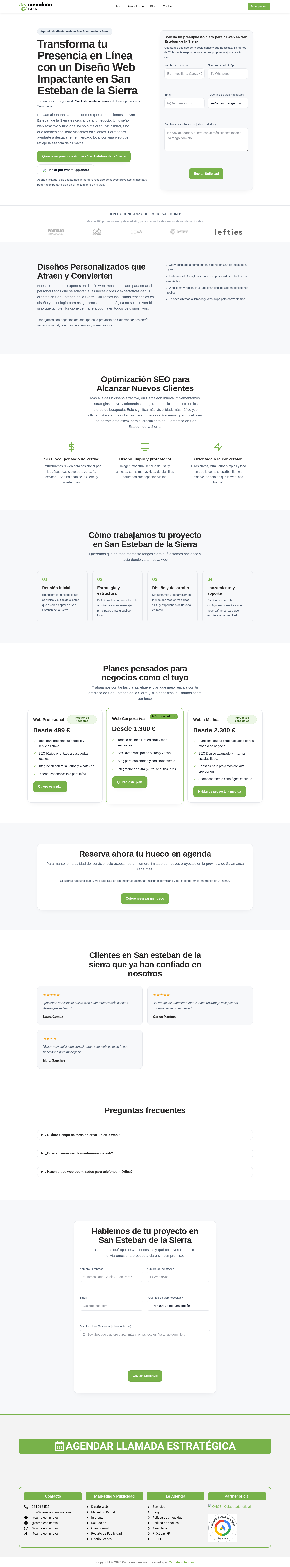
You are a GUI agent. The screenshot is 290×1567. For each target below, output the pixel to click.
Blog (153, 6)
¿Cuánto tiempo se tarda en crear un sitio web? (82, 1135)
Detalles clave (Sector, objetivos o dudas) (190, 124)
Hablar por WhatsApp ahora (68, 170)
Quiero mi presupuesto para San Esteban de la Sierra (84, 156)
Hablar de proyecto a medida (219, 791)
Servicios (133, 6)
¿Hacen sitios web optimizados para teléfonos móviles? (89, 1172)
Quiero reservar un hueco (145, 898)
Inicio (117, 6)
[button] (136, 6)
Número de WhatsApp (221, 65)
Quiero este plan (50, 786)
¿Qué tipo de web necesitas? (226, 94)
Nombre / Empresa (176, 65)
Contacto (169, 6)
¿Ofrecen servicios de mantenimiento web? (79, 1153)
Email (167, 94)
